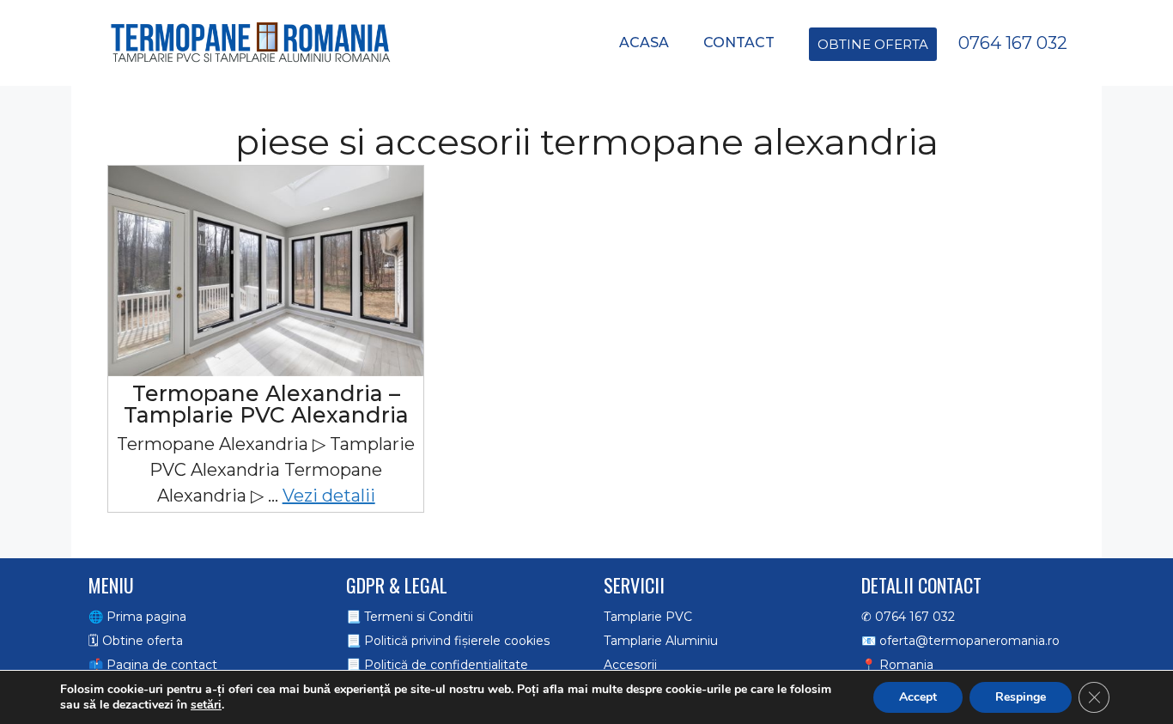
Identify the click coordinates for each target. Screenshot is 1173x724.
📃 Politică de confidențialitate (437, 664)
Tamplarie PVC (648, 616)
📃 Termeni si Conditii (409, 616)
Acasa (644, 42)
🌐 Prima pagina (137, 616)
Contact (739, 42)
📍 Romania (897, 664)
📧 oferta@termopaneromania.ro (960, 640)
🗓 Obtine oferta (135, 640)
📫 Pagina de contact (152, 664)
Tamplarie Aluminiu (661, 640)
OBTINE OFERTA (872, 44)
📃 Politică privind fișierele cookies (448, 640)
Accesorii (630, 664)
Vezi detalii (329, 495)
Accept (918, 697)
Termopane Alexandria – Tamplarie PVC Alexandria (266, 404)
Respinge (1020, 697)
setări (206, 705)
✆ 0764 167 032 (908, 616)
